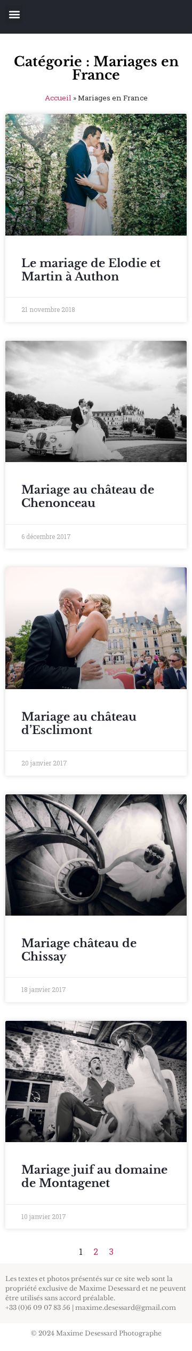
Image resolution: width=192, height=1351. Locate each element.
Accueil (58, 98)
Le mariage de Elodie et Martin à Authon (91, 270)
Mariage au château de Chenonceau (87, 496)
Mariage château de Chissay (79, 950)
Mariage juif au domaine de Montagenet (94, 1176)
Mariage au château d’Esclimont (79, 723)
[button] (14, 14)
